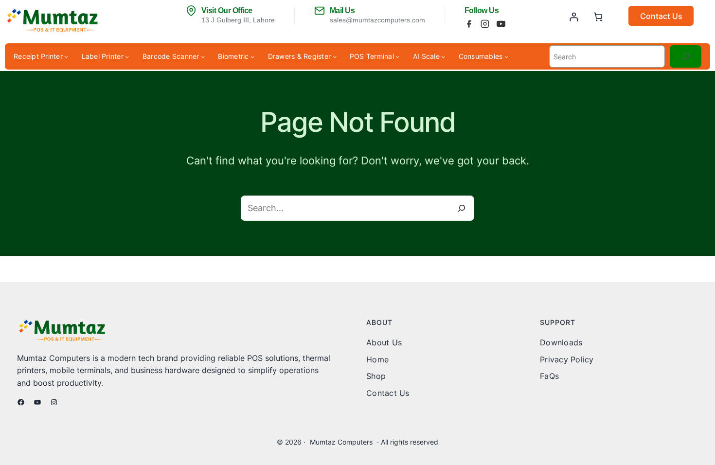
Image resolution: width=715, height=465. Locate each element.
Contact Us (661, 16)
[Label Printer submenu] (127, 56)
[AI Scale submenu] (443, 56)
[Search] (685, 56)
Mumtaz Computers (341, 442)
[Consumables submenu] (506, 56)
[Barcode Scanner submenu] (203, 56)
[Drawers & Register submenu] (335, 56)
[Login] (574, 17)
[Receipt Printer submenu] (66, 56)
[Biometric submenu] (252, 56)
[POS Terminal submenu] (397, 56)
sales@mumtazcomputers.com (377, 20)
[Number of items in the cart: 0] (598, 17)
